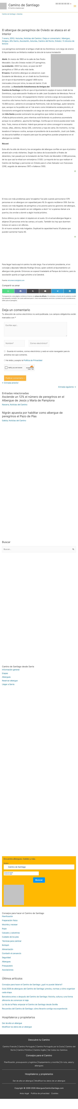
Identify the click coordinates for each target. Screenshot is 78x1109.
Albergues (6, 677)
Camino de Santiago (23, 5)
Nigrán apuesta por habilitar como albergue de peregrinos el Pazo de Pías (32, 414)
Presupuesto (7, 966)
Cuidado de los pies (10, 937)
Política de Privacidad (33, 360)
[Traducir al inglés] (57, 3)
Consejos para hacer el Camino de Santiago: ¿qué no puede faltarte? (32, 984)
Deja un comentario (51, 38)
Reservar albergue (10, 681)
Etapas (5, 673)
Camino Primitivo (24, 1050)
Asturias (19, 14)
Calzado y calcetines (11, 933)
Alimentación (7, 949)
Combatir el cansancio (11, 953)
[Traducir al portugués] (68, 3)
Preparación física (9, 920)
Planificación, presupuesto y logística (20, 1062)
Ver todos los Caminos (57, 1050)
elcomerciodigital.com (16, 280)
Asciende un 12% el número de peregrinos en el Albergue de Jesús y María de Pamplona (33, 398)
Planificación (7, 916)
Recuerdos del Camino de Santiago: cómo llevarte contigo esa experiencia (34, 1008)
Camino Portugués (26, 1046)
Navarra (5, 404)
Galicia (5, 420)
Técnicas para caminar (11, 941)
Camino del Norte (46, 41)
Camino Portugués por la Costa (50, 1046)
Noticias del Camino (32, 38)
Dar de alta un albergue (12, 1023)
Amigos (5, 41)
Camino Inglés (40, 1050)
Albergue (66, 38)
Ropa (4, 929)
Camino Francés (10, 1046)
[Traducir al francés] (59, 3)
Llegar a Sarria (8, 684)
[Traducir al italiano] (65, 3)
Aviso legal (24, 1093)
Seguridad (6, 957)
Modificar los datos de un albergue (17, 1027)
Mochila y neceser (10, 925)
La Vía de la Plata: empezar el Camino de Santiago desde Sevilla (30, 1004)
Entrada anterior (10, 383)
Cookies (54, 1093)
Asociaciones (7, 970)
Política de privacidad (40, 1093)
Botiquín (5, 945)
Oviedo (58, 41)
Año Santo (14, 41)
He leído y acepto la (24, 360)
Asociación (24, 41)
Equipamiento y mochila (48, 1062)
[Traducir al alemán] (62, 3)
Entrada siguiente (67, 387)
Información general (10, 670)
